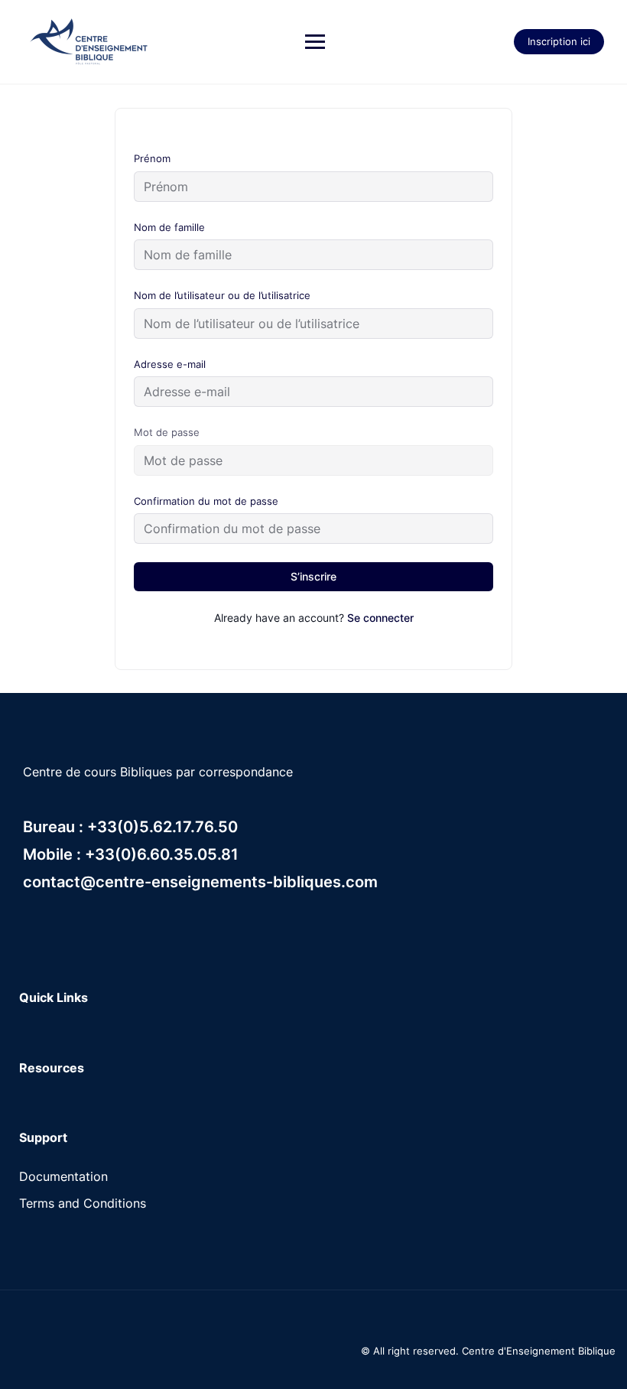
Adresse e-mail (170, 364)
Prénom (152, 158)
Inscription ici (559, 41)
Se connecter (380, 617)
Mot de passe (167, 432)
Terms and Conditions (82, 1203)
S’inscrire (313, 576)
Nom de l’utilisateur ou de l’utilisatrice (222, 295)
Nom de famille (169, 227)
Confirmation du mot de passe (206, 501)
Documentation (63, 1176)
